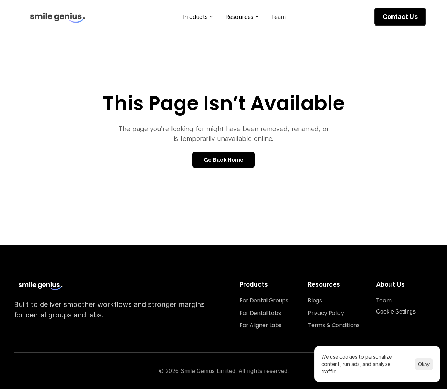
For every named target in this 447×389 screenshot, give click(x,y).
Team (384, 300)
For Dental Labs (260, 313)
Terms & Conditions (333, 325)
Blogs (315, 300)
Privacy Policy (326, 313)
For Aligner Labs (260, 325)
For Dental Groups (264, 300)
